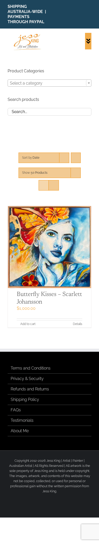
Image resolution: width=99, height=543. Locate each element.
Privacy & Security (27, 378)
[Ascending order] (76, 158)
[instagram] (82, 14)
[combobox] (49, 83)
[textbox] (49, 83)
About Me (20, 430)
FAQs (16, 410)
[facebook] (74, 14)
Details (77, 324)
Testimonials (22, 420)
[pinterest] (90, 14)
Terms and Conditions (31, 368)
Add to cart (28, 324)
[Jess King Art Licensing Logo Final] (28, 34)
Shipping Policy (25, 399)
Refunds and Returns (30, 389)
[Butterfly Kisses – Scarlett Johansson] (49, 247)
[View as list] (54, 185)
